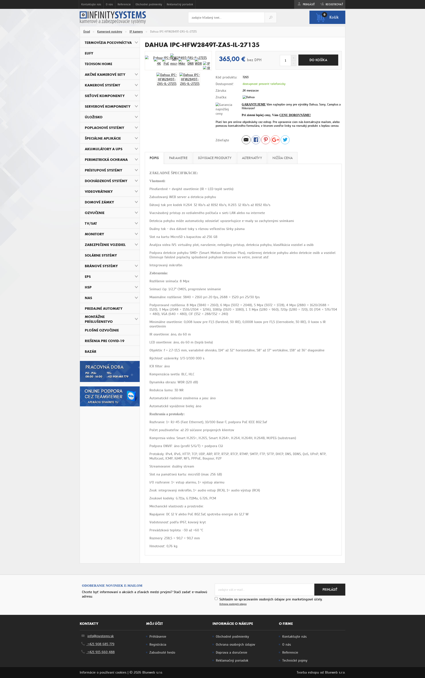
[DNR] (190, 62)
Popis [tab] (154, 158)
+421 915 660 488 (100, 652)
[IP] (206, 63)
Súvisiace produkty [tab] (215, 158)
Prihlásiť (308, 4)
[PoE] (165, 62)
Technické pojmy (294, 660)
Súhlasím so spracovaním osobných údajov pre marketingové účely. (271, 601)
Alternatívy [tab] (252, 158)
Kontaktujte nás (91, 4)
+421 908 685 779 (100, 644)
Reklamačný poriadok (180, 4)
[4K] (157, 62)
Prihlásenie (157, 636)
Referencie (124, 4)
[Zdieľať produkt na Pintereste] (265, 140)
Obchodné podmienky (148, 4)
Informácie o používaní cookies (103, 672)
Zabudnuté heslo (162, 652)
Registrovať (334, 4)
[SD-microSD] (173, 59)
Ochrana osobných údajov (233, 604)
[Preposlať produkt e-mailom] (246, 140)
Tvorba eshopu (308, 672)
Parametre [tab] (178, 158)
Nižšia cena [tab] (282, 158)
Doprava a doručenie (231, 652)
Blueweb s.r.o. (335, 672)
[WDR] (198, 62)
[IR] (206, 68)
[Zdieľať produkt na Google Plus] (275, 140)
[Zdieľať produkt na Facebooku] (255, 140)
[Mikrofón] (181, 62)
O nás (109, 4)
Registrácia (157, 644)
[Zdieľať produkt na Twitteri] (285, 140)
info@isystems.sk (100, 636)
